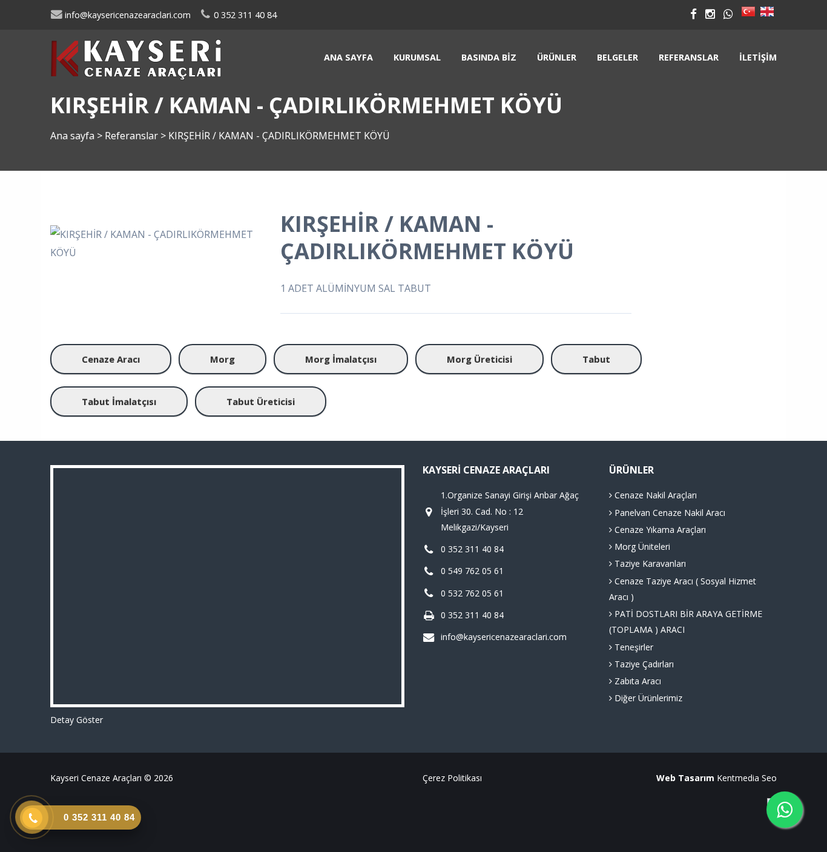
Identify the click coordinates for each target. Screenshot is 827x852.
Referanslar (689, 57)
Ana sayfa (348, 57)
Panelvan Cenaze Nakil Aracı (668, 512)
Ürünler (556, 57)
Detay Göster (76, 719)
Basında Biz (488, 57)
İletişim (758, 57)
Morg (222, 359)
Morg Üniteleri (641, 546)
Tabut (596, 359)
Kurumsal (417, 57)
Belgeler (617, 57)
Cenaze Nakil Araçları (654, 495)
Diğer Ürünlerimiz (647, 698)
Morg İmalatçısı (341, 359)
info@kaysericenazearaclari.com (126, 15)
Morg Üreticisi (479, 359)
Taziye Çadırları (643, 664)
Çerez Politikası (452, 778)
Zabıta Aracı (636, 681)
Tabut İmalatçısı (119, 401)
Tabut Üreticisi (260, 401)
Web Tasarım (685, 778)
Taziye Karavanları (649, 563)
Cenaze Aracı (111, 359)
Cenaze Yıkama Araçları (659, 529)
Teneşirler (632, 647)
